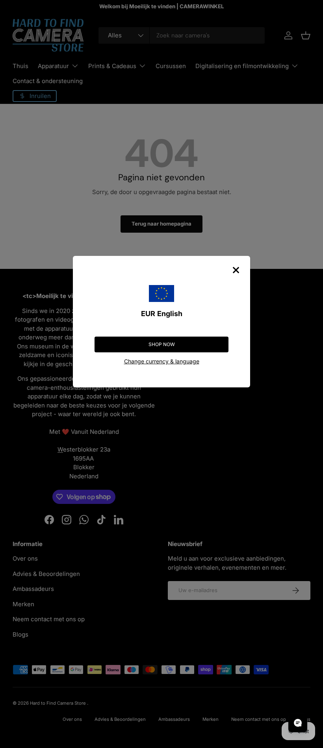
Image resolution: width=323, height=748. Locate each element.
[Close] (235, 270)
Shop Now (162, 344)
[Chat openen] (297, 722)
